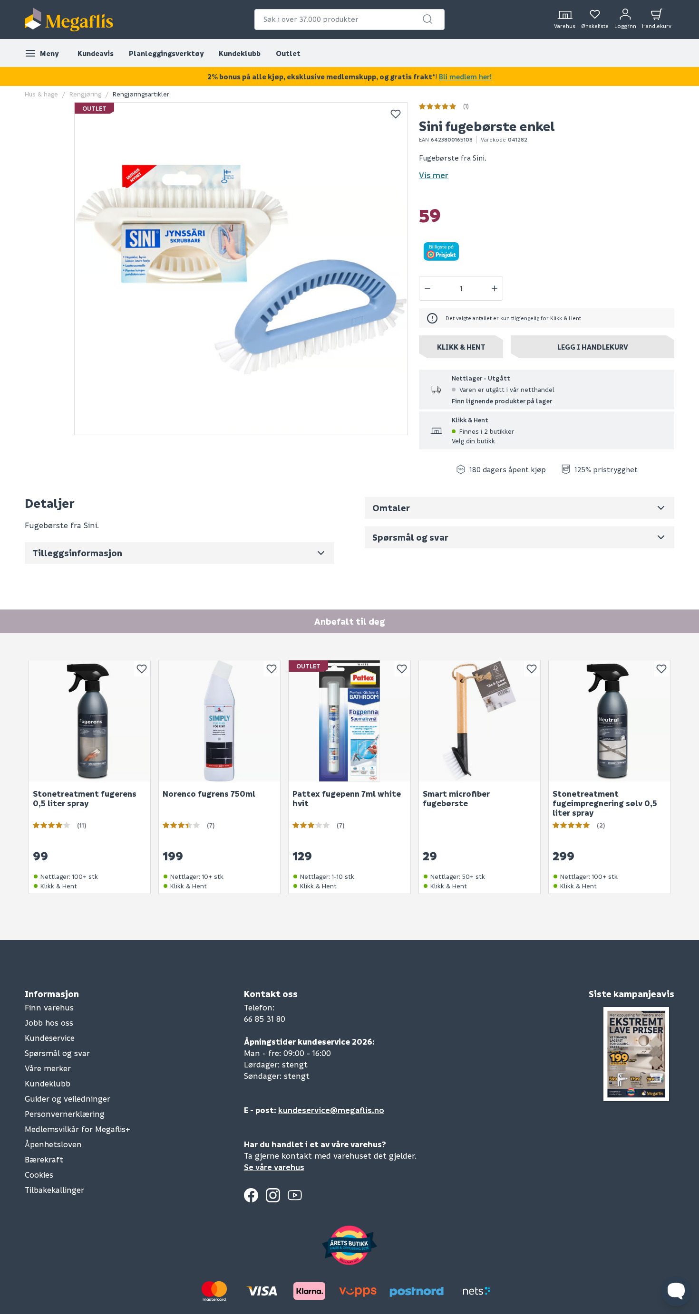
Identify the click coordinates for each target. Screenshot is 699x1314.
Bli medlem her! (465, 76)
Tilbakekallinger (54, 1190)
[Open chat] (676, 1291)
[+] (494, 288)
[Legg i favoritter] (395, 114)
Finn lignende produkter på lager (502, 401)
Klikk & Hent (461, 347)
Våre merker (48, 1068)
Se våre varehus (274, 1167)
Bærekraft (44, 1159)
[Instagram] (273, 1195)
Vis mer (433, 175)
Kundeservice (50, 1038)
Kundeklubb (240, 53)
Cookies (39, 1175)
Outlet (288, 53)
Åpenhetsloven (53, 1144)
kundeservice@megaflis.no (331, 1110)
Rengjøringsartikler (141, 94)
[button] (427, 19)
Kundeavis (96, 53)
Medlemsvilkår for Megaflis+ (77, 1129)
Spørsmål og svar (57, 1053)
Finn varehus (49, 1007)
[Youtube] (295, 1195)
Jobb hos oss (49, 1023)
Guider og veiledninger (67, 1099)
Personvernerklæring (65, 1114)
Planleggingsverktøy (166, 53)
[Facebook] (251, 1195)
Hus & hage (41, 94)
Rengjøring (85, 94)
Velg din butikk (473, 441)
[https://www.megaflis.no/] (69, 19)
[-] (427, 288)
